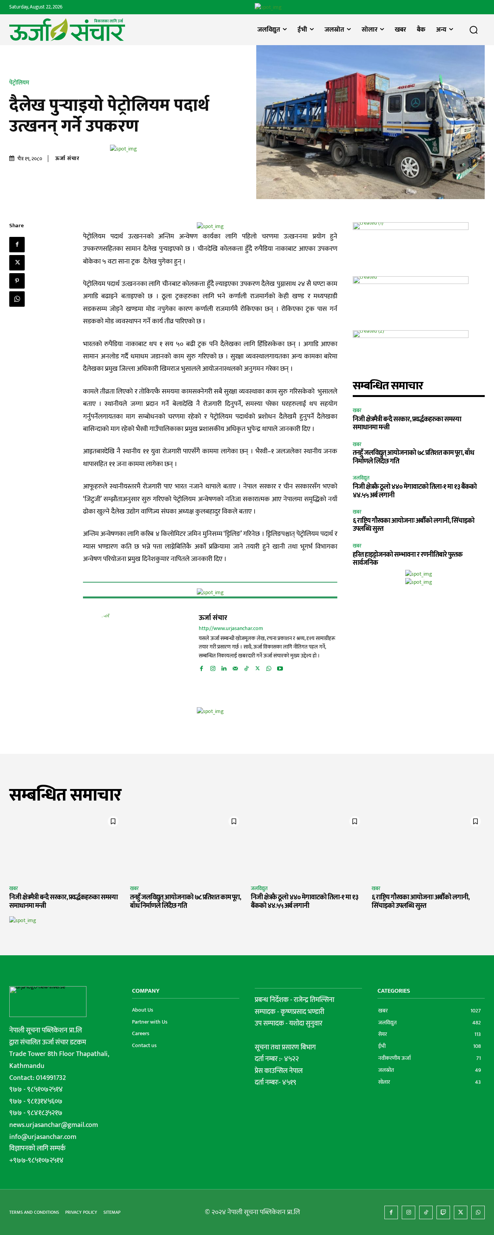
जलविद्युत (361, 478)
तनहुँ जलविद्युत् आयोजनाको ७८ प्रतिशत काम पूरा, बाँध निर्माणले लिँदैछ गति (413, 457)
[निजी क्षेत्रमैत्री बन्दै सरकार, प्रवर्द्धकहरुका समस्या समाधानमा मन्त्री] (65, 846)
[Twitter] (17, 262)
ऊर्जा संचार (67, 158)
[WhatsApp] (17, 299)
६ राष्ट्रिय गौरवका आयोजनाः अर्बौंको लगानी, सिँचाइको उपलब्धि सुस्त (413, 525)
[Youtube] (280, 667)
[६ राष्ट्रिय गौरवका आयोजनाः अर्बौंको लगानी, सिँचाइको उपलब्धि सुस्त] (428, 846)
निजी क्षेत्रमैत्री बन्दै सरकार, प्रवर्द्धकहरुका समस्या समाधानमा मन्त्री (407, 424)
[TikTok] (246, 667)
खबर (357, 411)
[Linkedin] (224, 667)
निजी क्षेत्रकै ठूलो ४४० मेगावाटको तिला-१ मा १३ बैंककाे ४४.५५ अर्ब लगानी (415, 491)
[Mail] (235, 667)
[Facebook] (17, 244)
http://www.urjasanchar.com (231, 628)
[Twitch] (443, 1212)
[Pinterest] (17, 281)
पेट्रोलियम (19, 83)
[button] (473, 30)
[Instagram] (213, 667)
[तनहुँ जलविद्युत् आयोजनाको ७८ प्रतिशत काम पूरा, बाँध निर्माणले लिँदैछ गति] (186, 846)
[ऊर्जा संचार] (121, 650)
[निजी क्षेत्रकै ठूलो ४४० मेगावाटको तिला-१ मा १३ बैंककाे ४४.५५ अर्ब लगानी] (307, 846)
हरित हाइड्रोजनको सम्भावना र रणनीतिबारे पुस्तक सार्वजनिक (407, 559)
